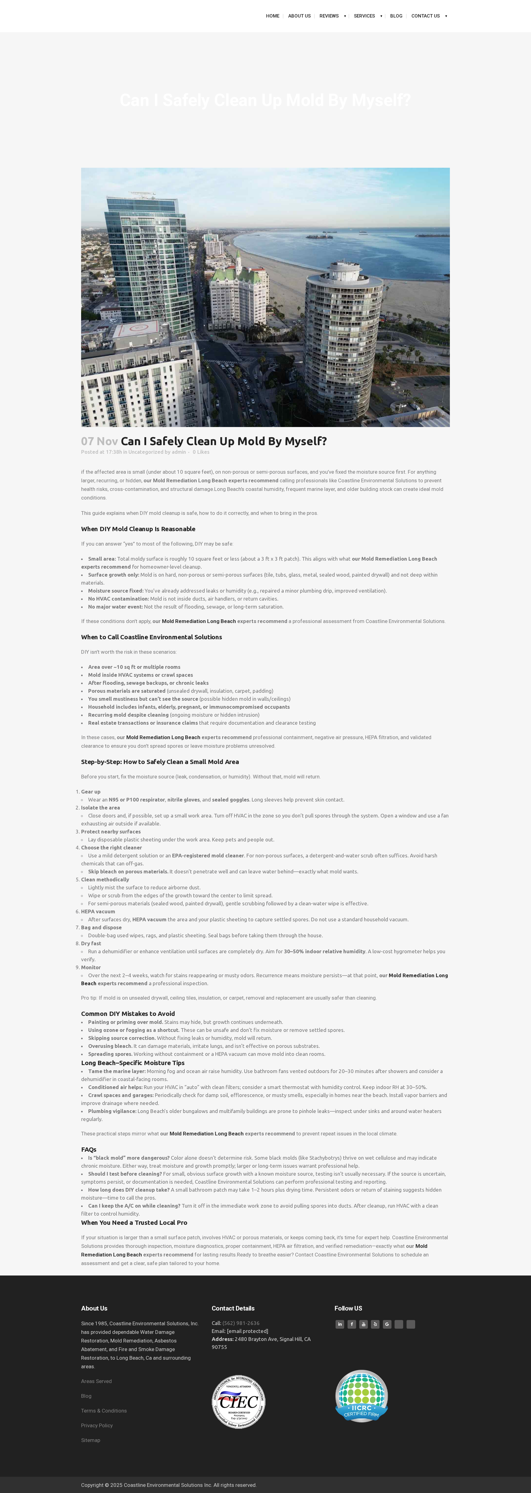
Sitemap (90, 1440)
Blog (86, 1396)
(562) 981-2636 (241, 1323)
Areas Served (97, 1381)
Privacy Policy (97, 1425)
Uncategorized (145, 452)
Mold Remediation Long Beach (199, 621)
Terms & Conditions (104, 1411)
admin (179, 452)
